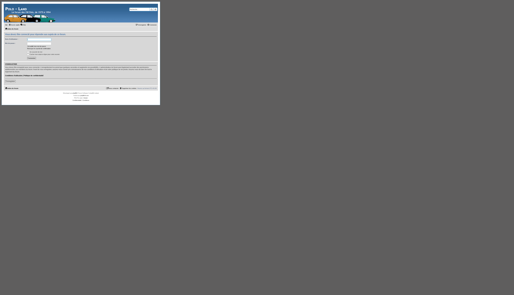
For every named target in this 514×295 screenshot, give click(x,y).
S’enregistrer (10, 81)
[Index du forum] (30, 13)
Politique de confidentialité (34, 76)
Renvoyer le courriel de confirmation (39, 48)
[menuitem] (23, 25)
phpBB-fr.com (84, 95)
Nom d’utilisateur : (11, 39)
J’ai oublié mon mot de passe (36, 46)
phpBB (75, 93)
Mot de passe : (10, 43)
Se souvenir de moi (35, 52)
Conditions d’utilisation (13, 76)
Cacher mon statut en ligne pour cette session (44, 54)
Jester (86, 98)
